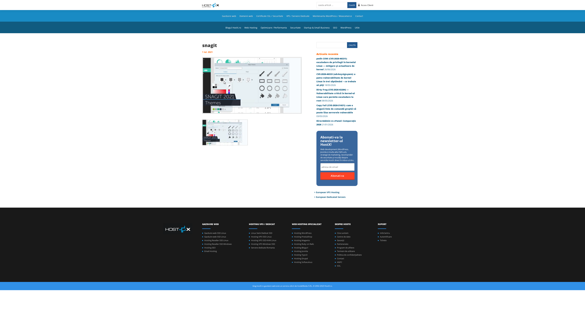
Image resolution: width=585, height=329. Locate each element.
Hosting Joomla (301, 251)
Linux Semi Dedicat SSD (261, 233)
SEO (335, 28)
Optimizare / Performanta (274, 28)
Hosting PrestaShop (303, 236)
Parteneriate (342, 244)
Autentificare (386, 236)
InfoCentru (385, 233)
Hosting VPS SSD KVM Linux (263, 240)
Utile (357, 28)
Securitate (295, 28)
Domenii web (246, 16)
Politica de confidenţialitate (349, 254)
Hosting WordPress (303, 233)
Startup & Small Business (317, 28)
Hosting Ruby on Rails (304, 244)
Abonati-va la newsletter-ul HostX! (331, 141)
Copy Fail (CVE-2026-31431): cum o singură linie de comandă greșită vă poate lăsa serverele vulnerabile (336, 109)
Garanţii (340, 240)
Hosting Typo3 (300, 254)
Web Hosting (250, 28)
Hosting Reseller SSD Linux (216, 240)
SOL (339, 265)
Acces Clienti (367, 5)
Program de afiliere (345, 247)
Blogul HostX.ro (233, 28)
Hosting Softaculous (303, 262)
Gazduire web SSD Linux (215, 233)
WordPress (345, 28)
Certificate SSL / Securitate (269, 16)
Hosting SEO (210, 247)
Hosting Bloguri (301, 247)
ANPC (339, 262)
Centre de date (343, 236)
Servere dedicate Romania (263, 247)
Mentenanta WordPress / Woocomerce (332, 16)
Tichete (383, 240)
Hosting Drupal (301, 258)
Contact (359, 16)
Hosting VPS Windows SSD (263, 244)
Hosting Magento (302, 240)
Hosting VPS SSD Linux (261, 236)
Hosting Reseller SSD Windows (218, 244)
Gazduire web (229, 16)
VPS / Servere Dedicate (297, 16)
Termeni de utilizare (346, 251)
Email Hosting (210, 251)
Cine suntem (342, 233)
